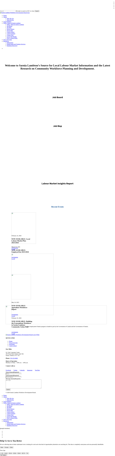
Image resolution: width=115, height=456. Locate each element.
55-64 (19, 453)
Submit (8, 389)
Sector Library (10, 409)
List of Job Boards (12, 416)
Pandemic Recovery (12, 425)
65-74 (23, 453)
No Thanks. (3, 455)
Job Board (12, 344)
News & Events (13, 342)
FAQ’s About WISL (12, 418)
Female (6, 447)
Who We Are (10, 398)
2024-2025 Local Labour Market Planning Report (57, 154)
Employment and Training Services (16, 424)
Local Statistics (7, 401)
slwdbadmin (15, 248)
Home (10, 341)
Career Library (13, 346)
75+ (27, 453)
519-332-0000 (14, 358)
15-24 (6, 453)
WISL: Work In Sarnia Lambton (12, 403)
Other (11, 447)
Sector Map (10, 410)
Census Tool (10, 415)
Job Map (9, 407)
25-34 (10, 453)
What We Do (10, 400)
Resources (6, 421)
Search (37, 11)
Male (2, 447)
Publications (10, 422)
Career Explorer (11, 413)
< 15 (2, 453)
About (5, 397)
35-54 (14, 453)
